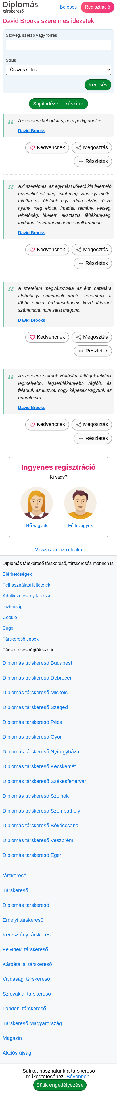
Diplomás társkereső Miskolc (35, 692)
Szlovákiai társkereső (27, 994)
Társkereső (15, 890)
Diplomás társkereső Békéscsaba (40, 825)
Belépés (68, 7)
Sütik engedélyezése (59, 1085)
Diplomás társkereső (26, 905)
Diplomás (20, 7)
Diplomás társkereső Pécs (32, 722)
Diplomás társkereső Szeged (35, 707)
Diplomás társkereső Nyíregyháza (41, 752)
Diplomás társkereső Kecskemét (39, 766)
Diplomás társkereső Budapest (37, 663)
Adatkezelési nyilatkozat (27, 595)
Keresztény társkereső (28, 935)
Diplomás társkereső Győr (32, 737)
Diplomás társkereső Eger (32, 855)
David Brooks (31, 130)
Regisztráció (97, 7)
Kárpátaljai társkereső (27, 964)
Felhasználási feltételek (26, 585)
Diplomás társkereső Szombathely (41, 811)
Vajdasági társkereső (26, 979)
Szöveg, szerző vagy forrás (31, 35)
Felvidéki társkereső (25, 949)
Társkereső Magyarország (32, 1023)
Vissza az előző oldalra (58, 549)
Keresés (98, 85)
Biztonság (13, 606)
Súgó (8, 628)
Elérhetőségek (17, 574)
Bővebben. (78, 1076)
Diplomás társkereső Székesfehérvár (44, 781)
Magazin (12, 1038)
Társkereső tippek (21, 639)
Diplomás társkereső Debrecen (38, 678)
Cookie (10, 617)
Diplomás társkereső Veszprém (38, 840)
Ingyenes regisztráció (58, 467)
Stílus (11, 60)
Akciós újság (17, 1053)
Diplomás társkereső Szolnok (36, 796)
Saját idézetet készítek (58, 104)
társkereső (14, 875)
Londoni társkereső (24, 1008)
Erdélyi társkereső (23, 920)
